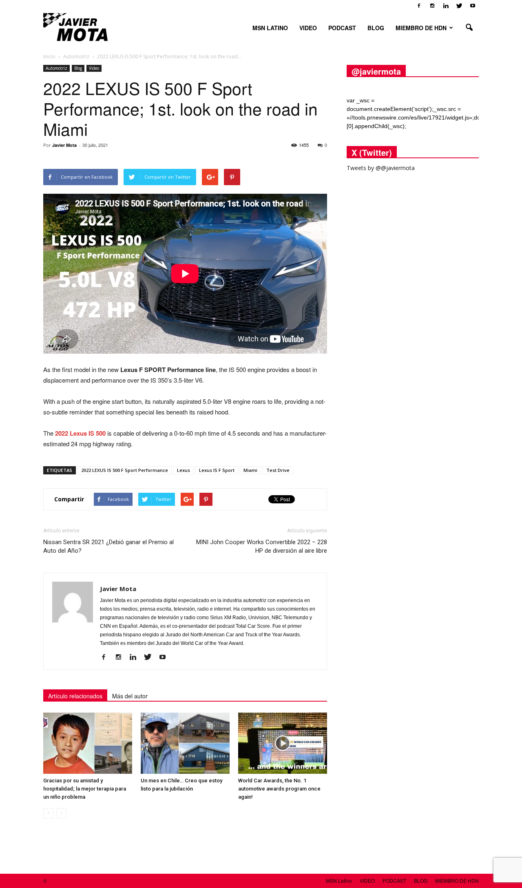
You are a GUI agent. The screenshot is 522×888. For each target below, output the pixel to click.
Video (94, 68)
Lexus (183, 470)
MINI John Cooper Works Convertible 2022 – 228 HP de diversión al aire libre (261, 546)
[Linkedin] (446, 6)
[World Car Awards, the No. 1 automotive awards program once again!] (282, 743)
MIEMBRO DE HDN (421, 28)
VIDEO (308, 28)
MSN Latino (270, 28)
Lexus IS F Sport (216, 470)
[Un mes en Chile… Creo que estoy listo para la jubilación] (185, 743)
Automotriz (56, 68)
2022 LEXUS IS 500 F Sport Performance (124, 470)
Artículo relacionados (75, 696)
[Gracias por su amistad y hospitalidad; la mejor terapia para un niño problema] (87, 743)
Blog (78, 68)
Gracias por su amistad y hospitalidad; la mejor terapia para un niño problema (84, 788)
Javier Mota (64, 145)
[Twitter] (459, 6)
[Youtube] (473, 6)
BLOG (375, 28)
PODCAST (342, 28)
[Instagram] (432, 6)
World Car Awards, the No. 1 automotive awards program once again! (279, 788)
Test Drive (278, 470)
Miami (250, 470)
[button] (469, 28)
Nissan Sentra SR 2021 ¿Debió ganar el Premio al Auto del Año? (108, 546)
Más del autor (130, 696)
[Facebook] (419, 6)
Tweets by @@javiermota (381, 168)
